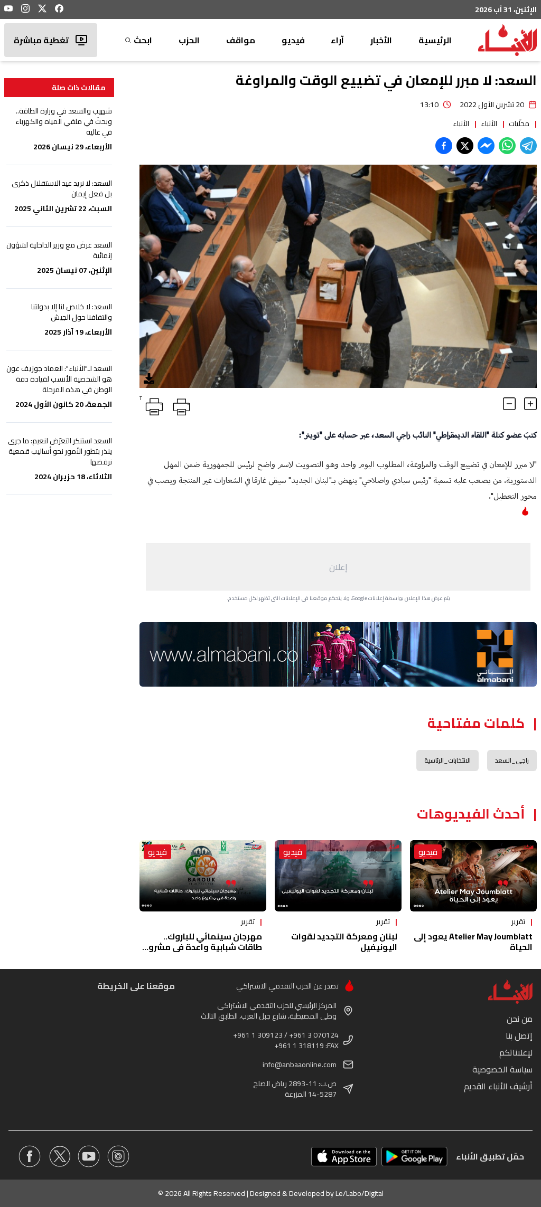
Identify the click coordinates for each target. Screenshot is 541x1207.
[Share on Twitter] (464, 145)
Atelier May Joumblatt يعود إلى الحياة (473, 941)
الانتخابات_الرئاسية (447, 760)
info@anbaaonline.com (300, 1064)
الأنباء (489, 123)
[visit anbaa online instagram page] (118, 1156)
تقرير (518, 921)
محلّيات (519, 123)
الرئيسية (435, 40)
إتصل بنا (519, 1035)
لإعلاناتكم (516, 1052)
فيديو (293, 40)
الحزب (189, 40)
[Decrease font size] (509, 403)
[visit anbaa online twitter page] (59, 1156)
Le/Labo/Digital (359, 1193)
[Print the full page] (179, 404)
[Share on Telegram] (528, 145)
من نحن (520, 1019)
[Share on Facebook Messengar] (486, 145)
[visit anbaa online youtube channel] (88, 1156)
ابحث (143, 40)
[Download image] (149, 378)
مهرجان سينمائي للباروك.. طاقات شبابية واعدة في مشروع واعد (202, 946)
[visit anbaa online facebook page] (29, 1156)
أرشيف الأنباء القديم (498, 1086)
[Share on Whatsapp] (507, 145)
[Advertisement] (338, 567)
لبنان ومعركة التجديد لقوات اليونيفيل (344, 941)
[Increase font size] (530, 403)
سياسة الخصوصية (502, 1069)
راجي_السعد (512, 760)
